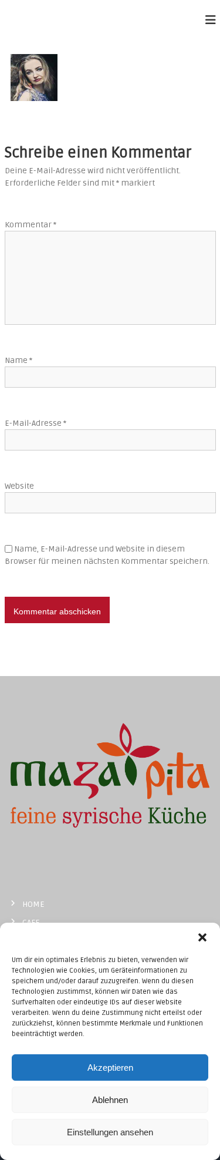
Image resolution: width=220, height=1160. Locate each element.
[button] (202, 937)
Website (19, 486)
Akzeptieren (110, 1067)
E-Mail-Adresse (35, 423)
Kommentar (30, 225)
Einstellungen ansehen (110, 1132)
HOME (33, 904)
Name (18, 360)
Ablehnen (110, 1100)
